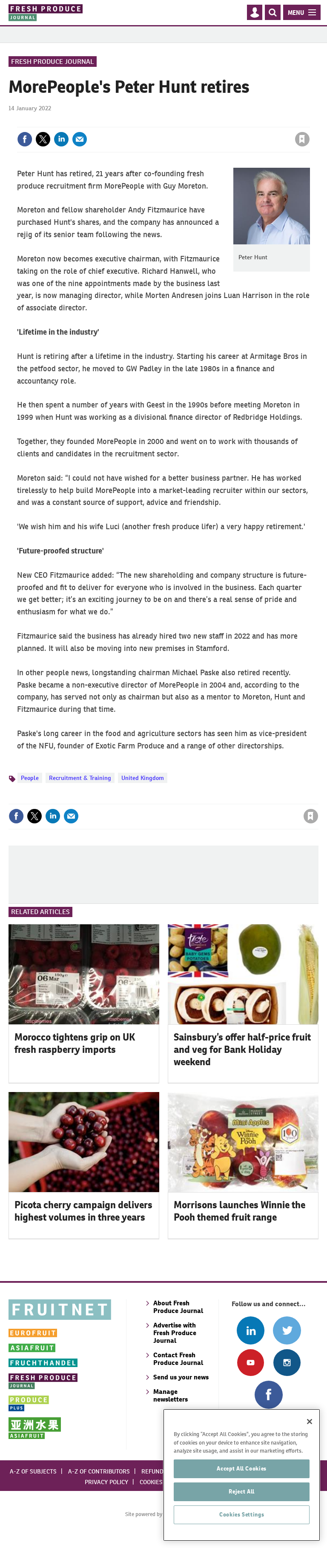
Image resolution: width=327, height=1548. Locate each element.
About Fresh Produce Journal (178, 1307)
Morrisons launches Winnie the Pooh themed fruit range (239, 1211)
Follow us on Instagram (287, 1362)
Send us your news (181, 1377)
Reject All (242, 1491)
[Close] (309, 1421)
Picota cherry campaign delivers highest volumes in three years (83, 1211)
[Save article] (302, 139)
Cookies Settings (241, 1514)
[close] (309, 122)
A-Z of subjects (33, 1471)
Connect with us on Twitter (287, 1330)
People (30, 778)
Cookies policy (161, 1482)
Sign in (200, 122)
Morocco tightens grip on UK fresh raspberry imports (74, 1043)
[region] (241, 1475)
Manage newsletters (170, 1395)
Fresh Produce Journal (52, 61)
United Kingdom (142, 778)
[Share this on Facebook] (24, 139)
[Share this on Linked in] (61, 139)
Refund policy (162, 1471)
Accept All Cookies (242, 1468)
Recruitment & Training (80, 778)
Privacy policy (106, 1482)
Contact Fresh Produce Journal (178, 1358)
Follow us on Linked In (250, 1330)
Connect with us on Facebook (268, 1394)
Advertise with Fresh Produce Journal (174, 1333)
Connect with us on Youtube (250, 1362)
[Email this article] (79, 139)
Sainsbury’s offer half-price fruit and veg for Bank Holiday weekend (242, 1049)
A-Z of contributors (99, 1471)
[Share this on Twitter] (43, 139)
